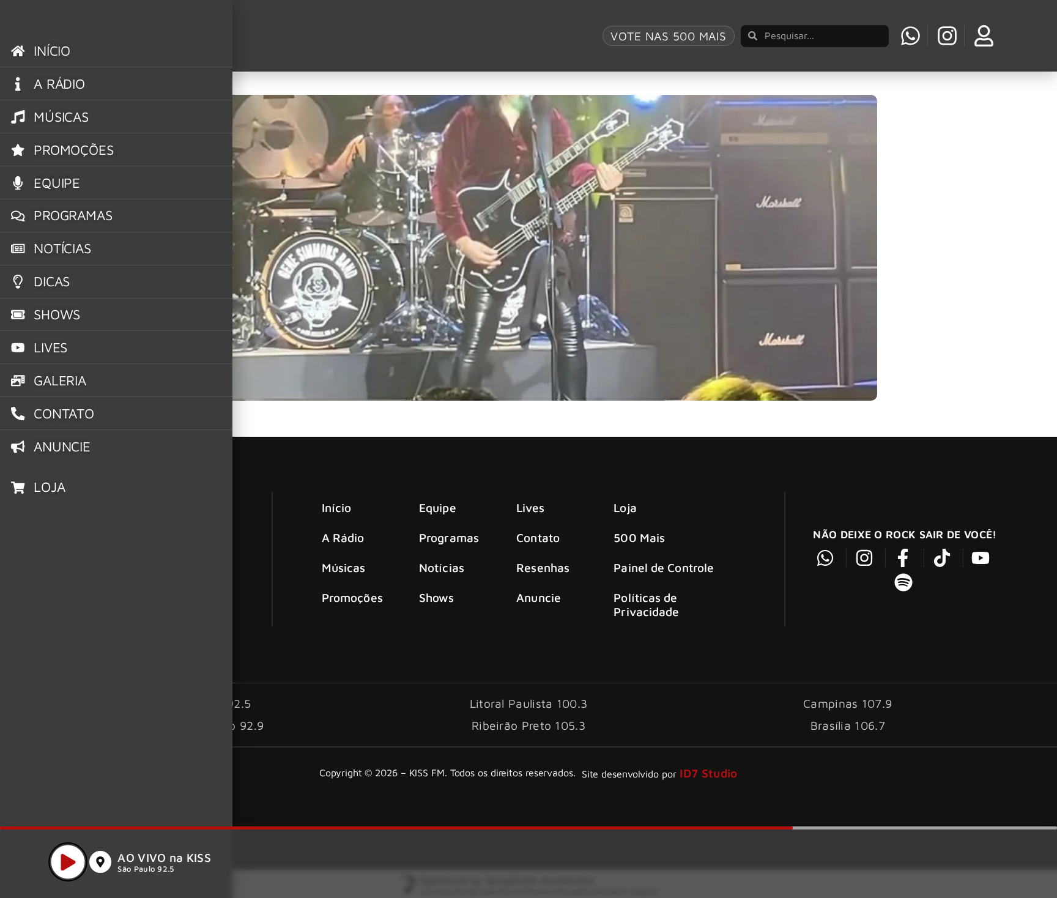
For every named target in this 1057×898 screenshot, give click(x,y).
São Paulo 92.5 (145, 869)
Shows (436, 597)
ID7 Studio (709, 773)
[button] (1003, 860)
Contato (538, 537)
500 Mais (639, 537)
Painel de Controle (664, 567)
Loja (625, 507)
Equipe (437, 507)
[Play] (68, 862)
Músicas (344, 567)
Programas (449, 537)
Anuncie (538, 597)
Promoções (352, 597)
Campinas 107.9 (847, 703)
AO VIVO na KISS (164, 857)
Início (337, 507)
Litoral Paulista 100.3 (529, 703)
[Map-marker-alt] (100, 862)
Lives (530, 507)
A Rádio (343, 537)
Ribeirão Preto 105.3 (528, 725)
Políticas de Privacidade (646, 604)
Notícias (441, 567)
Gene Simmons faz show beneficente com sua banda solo (339, 74)
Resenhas (542, 567)
